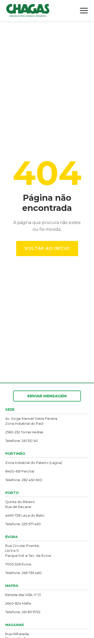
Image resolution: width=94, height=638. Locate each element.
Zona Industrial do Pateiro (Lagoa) (33, 463)
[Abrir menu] (84, 10)
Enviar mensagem (47, 396)
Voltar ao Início (47, 248)
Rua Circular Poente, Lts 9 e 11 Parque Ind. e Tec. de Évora (28, 550)
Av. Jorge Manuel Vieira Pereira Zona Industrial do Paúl (31, 421)
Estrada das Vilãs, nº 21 (23, 595)
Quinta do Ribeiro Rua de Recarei (20, 504)
